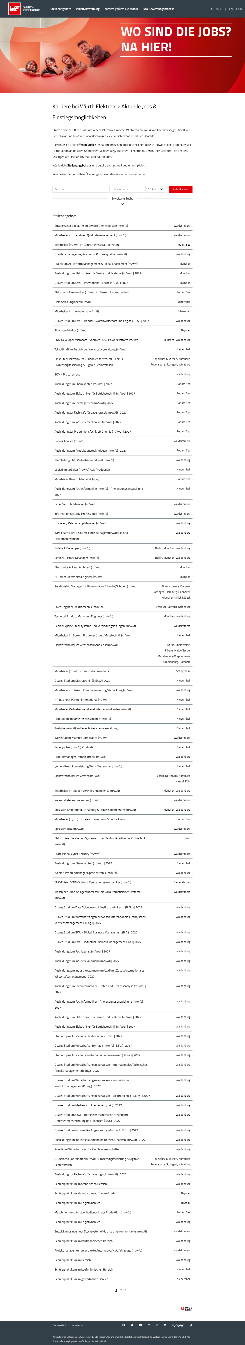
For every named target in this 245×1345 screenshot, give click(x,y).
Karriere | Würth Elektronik (121, 9)
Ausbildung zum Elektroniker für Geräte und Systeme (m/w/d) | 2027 (97, 273)
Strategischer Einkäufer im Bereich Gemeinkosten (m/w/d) (91, 225)
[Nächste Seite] (126, 1290)
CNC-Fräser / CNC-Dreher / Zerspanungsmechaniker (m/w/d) (92, 882)
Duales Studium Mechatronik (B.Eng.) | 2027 (82, 680)
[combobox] (155, 189)
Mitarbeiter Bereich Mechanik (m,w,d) (77, 479)
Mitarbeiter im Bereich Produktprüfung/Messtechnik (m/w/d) (93, 635)
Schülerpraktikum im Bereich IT (74, 1260)
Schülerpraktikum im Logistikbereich (77, 1203)
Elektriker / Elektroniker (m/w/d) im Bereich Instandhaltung (91, 292)
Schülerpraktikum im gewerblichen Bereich (81, 1279)
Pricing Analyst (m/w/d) (69, 441)
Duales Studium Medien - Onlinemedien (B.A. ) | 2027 (88, 1105)
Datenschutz (60, 1325)
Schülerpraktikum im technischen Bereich (80, 1184)
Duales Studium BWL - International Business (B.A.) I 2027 (91, 282)
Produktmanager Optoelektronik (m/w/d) (80, 756)
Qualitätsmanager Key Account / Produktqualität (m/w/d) (90, 254)
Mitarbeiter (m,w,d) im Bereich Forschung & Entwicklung (89, 819)
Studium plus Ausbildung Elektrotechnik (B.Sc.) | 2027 (88, 1036)
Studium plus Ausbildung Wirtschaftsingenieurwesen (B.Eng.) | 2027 (97, 1055)
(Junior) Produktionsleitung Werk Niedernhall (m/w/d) (88, 766)
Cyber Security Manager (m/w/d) (75, 504)
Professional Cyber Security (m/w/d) (77, 853)
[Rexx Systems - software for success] (186, 1309)
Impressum (77, 1325)
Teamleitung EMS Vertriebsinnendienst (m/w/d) (84, 460)
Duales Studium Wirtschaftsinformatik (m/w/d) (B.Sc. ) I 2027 (93, 1045)
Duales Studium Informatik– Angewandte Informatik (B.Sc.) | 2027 (96, 1130)
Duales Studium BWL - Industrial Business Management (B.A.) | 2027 (97, 942)
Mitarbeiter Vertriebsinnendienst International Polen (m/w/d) (92, 709)
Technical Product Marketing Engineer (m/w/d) (83, 616)
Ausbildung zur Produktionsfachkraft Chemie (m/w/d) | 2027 (92, 431)
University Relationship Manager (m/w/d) (80, 523)
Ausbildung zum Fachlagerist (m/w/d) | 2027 (82, 951)
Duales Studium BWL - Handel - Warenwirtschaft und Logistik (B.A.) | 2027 (101, 321)
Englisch (235, 9)
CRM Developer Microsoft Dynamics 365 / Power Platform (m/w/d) (96, 340)
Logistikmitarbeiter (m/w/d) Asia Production (82, 469)
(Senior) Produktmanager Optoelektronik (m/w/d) (85, 873)
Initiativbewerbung (88, 9)
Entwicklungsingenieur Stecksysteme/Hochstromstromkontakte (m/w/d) (100, 1231)
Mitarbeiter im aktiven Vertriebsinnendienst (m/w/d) (87, 790)
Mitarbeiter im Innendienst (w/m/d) (76, 311)
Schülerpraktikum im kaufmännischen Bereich (83, 1241)
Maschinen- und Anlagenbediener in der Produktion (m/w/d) (92, 1212)
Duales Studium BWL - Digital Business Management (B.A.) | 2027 (96, 932)
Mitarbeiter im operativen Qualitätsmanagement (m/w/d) (90, 235)
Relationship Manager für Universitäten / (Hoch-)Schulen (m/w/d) (95, 586)
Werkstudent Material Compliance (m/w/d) (81, 737)
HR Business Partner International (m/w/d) (81, 699)
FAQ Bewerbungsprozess (158, 9)
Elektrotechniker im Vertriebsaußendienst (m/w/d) (86, 645)
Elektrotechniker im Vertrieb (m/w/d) (77, 776)
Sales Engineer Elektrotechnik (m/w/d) (78, 607)
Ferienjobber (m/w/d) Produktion (75, 747)
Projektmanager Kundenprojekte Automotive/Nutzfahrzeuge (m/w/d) (98, 1250)
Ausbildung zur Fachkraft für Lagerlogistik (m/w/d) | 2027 (90, 412)
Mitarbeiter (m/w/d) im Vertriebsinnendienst (82, 671)
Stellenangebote (60, 9)
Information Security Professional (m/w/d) (81, 513)
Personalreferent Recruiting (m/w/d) (77, 800)
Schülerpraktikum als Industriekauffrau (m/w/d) (84, 1193)
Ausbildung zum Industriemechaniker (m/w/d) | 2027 (87, 422)
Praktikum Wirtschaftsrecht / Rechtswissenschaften (87, 1149)
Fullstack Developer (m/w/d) (72, 548)
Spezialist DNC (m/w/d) (69, 828)
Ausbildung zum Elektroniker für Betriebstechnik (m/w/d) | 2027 (94, 393)
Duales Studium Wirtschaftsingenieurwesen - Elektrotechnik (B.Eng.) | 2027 (102, 1095)
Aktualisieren (181, 189)
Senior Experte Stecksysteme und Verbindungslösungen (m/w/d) (95, 626)
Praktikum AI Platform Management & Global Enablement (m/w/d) (96, 263)
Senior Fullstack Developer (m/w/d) (76, 557)
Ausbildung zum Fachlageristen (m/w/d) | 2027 (83, 403)
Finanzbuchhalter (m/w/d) (70, 330)
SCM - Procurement (67, 374)
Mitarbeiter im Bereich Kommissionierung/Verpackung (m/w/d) (94, 690)
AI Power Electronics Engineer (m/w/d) (78, 576)
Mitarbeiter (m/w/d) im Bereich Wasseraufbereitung (87, 244)
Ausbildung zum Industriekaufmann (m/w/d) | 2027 (86, 961)
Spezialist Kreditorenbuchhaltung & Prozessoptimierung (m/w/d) (95, 809)
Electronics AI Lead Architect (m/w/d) (77, 567)
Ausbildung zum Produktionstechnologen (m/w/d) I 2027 (90, 450)
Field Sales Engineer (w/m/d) (72, 302)
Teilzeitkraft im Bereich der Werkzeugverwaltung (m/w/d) (90, 349)
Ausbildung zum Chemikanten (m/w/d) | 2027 (83, 384)
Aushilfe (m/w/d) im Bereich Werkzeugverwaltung (86, 728)
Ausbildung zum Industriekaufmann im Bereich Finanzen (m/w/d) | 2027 (100, 1139)
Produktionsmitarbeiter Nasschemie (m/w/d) (82, 718)
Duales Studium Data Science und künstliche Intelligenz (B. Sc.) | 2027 (98, 907)
